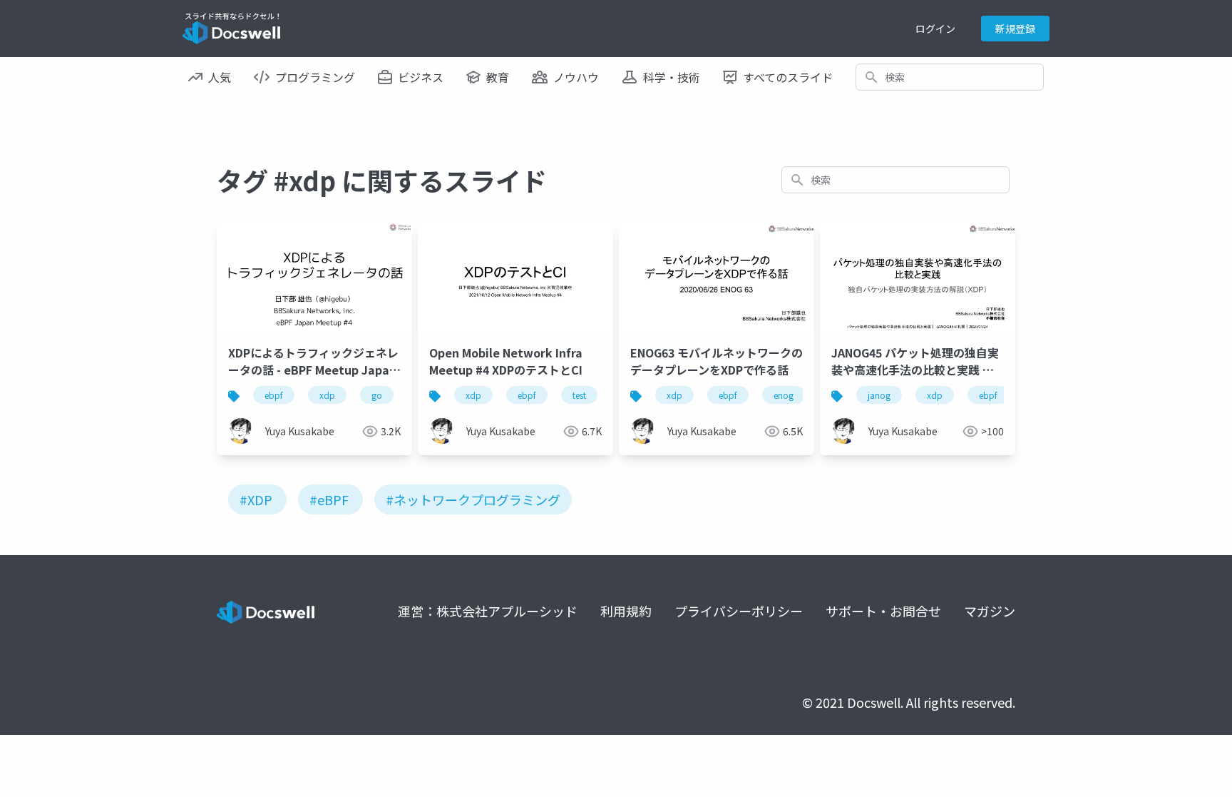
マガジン (989, 610)
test (579, 395)
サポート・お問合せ (883, 610)
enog (784, 395)
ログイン (935, 28)
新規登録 (1015, 28)
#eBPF (329, 499)
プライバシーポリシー (738, 610)
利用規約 (626, 610)
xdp (327, 395)
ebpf (274, 395)
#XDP (256, 499)
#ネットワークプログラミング (473, 499)
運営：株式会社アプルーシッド (488, 610)
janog (879, 395)
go (376, 395)
